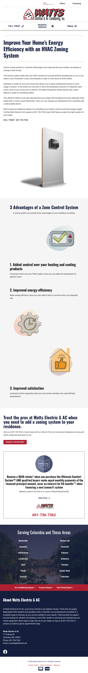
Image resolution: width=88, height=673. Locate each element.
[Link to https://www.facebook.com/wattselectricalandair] (5, 652)
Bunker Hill (65, 541)
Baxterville (23, 541)
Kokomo (64, 553)
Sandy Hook (65, 571)
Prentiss (64, 565)
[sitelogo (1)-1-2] (44, 9)
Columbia (23, 547)
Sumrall (23, 576)
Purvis (23, 571)
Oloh (23, 565)
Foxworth (65, 547)
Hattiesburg (23, 553)
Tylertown (65, 576)
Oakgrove (65, 559)
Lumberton (23, 559)
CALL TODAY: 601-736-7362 (15, 120)
